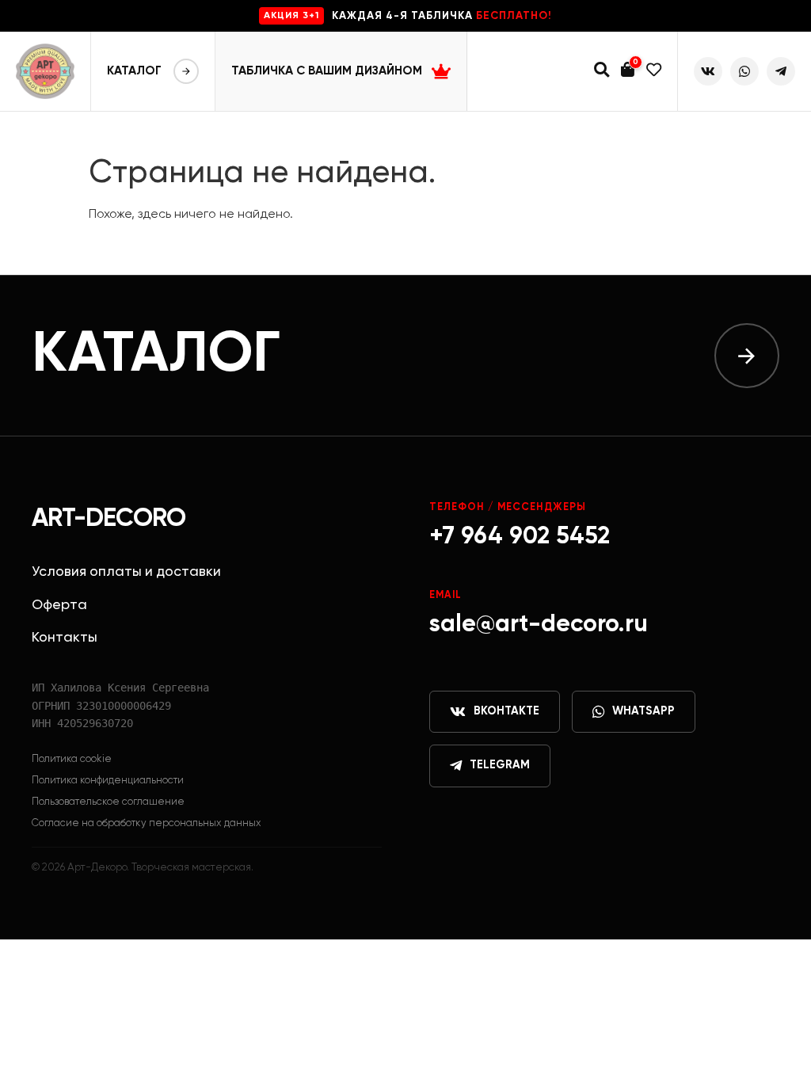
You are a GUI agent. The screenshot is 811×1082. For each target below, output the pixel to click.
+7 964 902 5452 (519, 536)
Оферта (59, 605)
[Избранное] (653, 71)
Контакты (64, 638)
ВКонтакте (506, 711)
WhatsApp (643, 711)
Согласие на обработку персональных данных (146, 823)
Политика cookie (72, 759)
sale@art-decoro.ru (538, 624)
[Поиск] (601, 71)
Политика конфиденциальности (108, 780)
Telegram (500, 765)
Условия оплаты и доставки (126, 572)
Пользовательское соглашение (108, 802)
